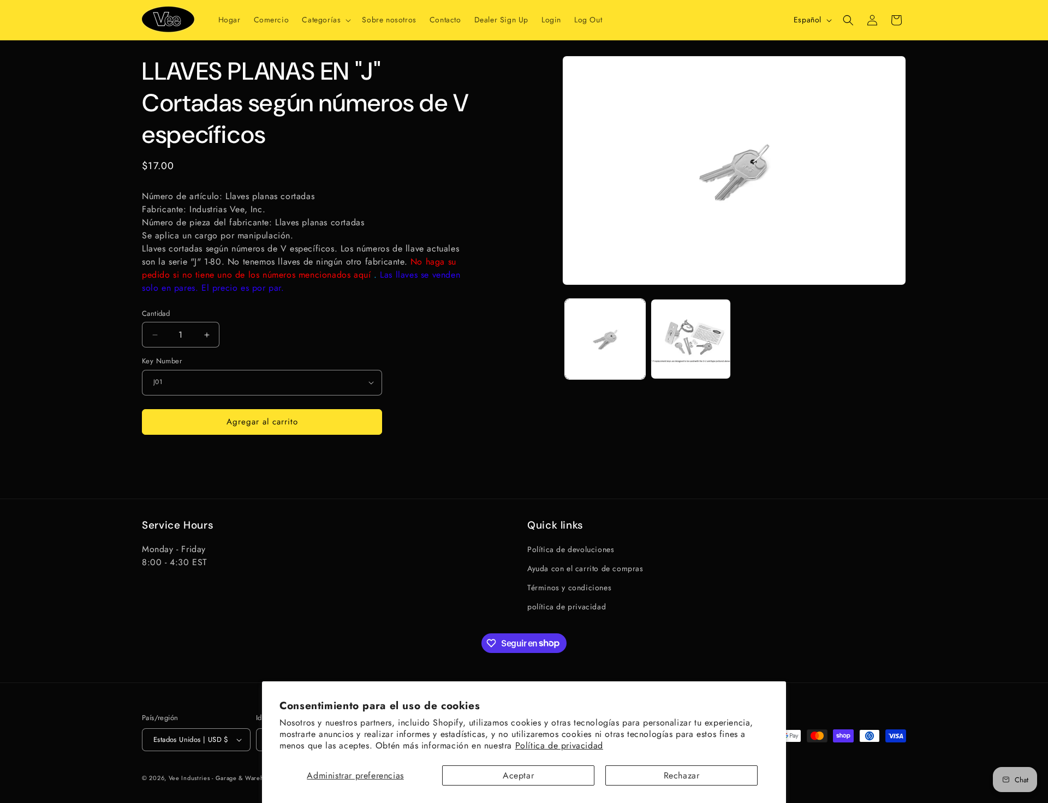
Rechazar (682, 775)
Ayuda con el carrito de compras (585, 568)
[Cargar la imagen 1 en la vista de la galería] (605, 339)
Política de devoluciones (570, 549)
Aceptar (518, 775)
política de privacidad (566, 606)
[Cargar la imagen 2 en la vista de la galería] (691, 339)
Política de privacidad (559, 745)
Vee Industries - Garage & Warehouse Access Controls (247, 778)
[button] (325, 19)
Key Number (162, 361)
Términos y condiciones (569, 587)
